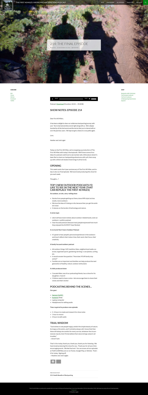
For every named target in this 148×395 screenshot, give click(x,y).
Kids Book (128, 93)
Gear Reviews (110, 2)
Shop (102, 2)
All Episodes (120, 2)
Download (60, 104)
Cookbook (127, 95)
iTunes (12, 95)
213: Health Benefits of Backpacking (61, 374)
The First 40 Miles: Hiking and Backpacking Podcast (41, 2)
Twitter (12, 100)
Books (128, 99)
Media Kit (74, 390)
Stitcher (12, 97)
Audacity (55, 297)
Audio (54, 47)
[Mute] (90, 99)
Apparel (123, 100)
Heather (75, 47)
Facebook (13, 99)
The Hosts (139, 2)
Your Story (130, 2)
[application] (74, 99)
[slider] (94, 99)
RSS (11, 93)
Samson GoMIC (57, 295)
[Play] (53, 99)
